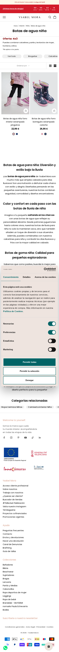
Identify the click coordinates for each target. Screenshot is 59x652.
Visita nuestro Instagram (14, 506)
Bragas (6, 578)
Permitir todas (29, 362)
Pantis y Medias (10, 585)
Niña (28, 26)
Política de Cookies (13, 311)
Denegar (30, 380)
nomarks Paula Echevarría (15, 606)
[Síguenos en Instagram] (11, 437)
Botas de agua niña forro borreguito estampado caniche (44, 121)
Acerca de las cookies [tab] (45, 277)
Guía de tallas (9, 551)
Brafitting (7, 547)
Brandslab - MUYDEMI (13, 603)
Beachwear (8, 571)
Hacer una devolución (13, 541)
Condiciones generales (15, 627)
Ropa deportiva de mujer (14, 592)
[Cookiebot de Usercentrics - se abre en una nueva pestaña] (44, 269)
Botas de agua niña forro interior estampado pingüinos (15, 121)
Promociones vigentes (13, 517)
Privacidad (40, 627)
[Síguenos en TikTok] (32, 437)
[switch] (52, 332)
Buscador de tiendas (12, 499)
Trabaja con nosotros (13, 492)
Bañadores (8, 564)
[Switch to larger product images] (50, 66)
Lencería (7, 582)
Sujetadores (8, 575)
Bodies (6, 609)
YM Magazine (9, 510)
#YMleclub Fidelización (14, 503)
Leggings (7, 596)
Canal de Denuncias (12, 544)
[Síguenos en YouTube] (25, 437)
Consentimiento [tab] (11, 277)
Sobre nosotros (10, 489)
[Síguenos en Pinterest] (18, 437)
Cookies (50, 627)
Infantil (21, 26)
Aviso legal (30, 627)
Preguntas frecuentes (13, 530)
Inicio (16, 26)
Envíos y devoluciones (13, 537)
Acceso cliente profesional (15, 485)
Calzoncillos (8, 589)
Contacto (7, 534)
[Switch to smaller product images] (55, 66)
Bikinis (5, 568)
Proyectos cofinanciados (15, 513)
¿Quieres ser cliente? (13, 496)
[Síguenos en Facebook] (4, 437)
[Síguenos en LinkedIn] (39, 437)
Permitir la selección (29, 371)
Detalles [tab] (27, 277)
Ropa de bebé (9, 599)
